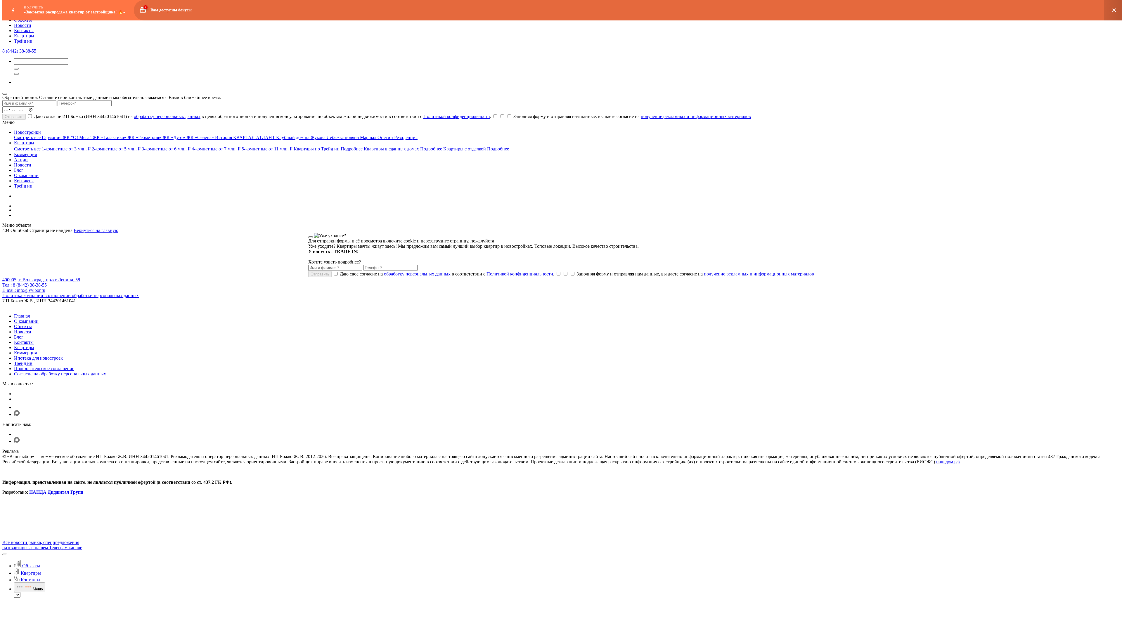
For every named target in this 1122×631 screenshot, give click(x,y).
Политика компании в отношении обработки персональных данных (70, 295)
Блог (18, 336)
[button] (4, 554)
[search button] (16, 74)
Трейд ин (23, 41)
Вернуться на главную (96, 230)
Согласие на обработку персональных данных (60, 373)
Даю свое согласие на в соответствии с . (446, 273)
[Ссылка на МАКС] (17, 414)
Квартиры (24, 35)
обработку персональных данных (167, 116)
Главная (22, 315)
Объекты (23, 326)
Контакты (24, 30)
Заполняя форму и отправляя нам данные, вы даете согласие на (631, 116)
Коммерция (25, 352)
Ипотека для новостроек (38, 358)
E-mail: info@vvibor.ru (23, 290)
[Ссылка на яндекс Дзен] (17, 407)
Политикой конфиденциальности (456, 116)
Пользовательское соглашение (44, 368)
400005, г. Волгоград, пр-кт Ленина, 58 (41, 279)
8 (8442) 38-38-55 (19, 50)
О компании (26, 321)
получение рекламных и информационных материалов (696, 116)
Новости (22, 25)
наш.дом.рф (948, 461)
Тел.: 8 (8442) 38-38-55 (24, 284)
